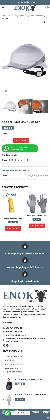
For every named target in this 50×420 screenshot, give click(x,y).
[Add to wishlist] (21, 197)
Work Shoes (10, 360)
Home (4, 16)
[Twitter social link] (18, 2)
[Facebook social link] (16, 2)
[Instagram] (7, 345)
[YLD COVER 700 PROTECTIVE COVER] (9, 400)
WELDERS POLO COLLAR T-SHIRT (29, 379)
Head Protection (37, 16)
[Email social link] (21, 2)
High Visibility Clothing (14, 372)
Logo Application (12, 368)
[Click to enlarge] (6, 91)
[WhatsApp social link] (30, 2)
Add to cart (21, 140)
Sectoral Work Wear (13, 356)
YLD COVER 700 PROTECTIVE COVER (30, 395)
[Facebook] (4, 345)
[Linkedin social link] (28, 2)
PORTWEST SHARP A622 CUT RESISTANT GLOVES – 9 (37, 216)
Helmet (5, 18)
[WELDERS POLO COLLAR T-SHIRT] (9, 384)
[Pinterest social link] (25, 2)
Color (4, 134)
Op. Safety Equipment (18, 16)
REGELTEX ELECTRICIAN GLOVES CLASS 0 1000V (13, 219)
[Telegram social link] (34, 2)
